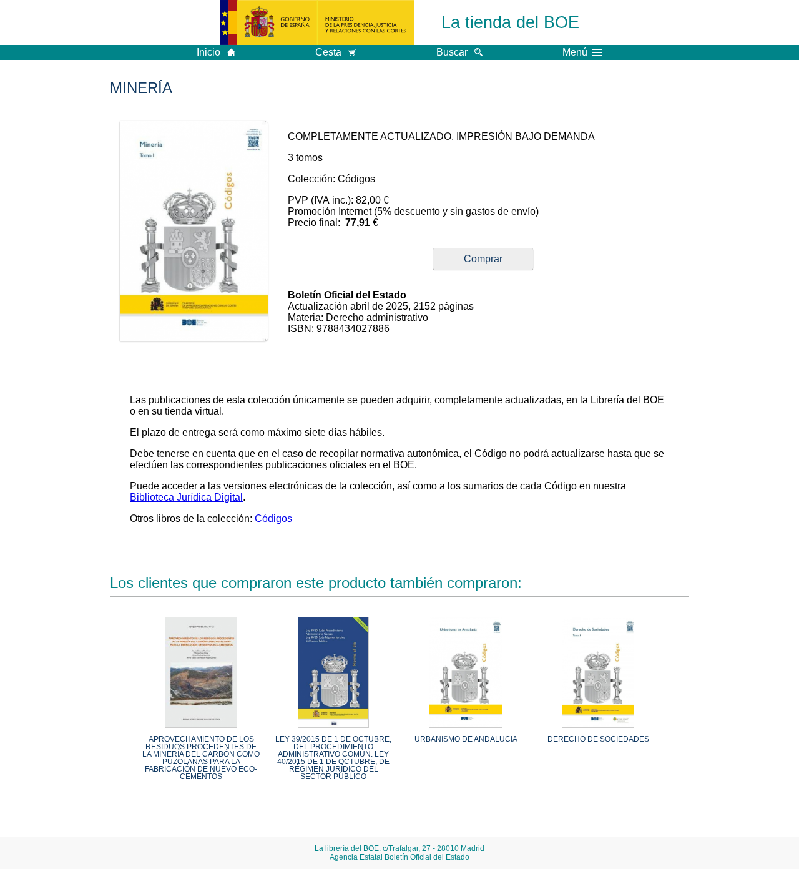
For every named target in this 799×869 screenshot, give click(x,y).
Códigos (273, 518)
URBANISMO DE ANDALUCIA (465, 739)
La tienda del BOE (510, 22)
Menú (574, 52)
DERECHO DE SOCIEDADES (598, 739)
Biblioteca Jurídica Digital (186, 497)
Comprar (483, 258)
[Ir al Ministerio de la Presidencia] (317, 22)
